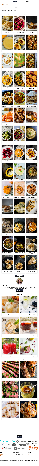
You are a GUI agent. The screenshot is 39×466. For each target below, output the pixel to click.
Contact (28, 454)
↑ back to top (19, 436)
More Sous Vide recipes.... (19, 421)
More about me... (19, 290)
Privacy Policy (2, 454)
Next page (21, 275)
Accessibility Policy (2, 458)
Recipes (5, 4)
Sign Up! (14, 454)
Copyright (1, 456)
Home (2, 4)
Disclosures (1, 455)
